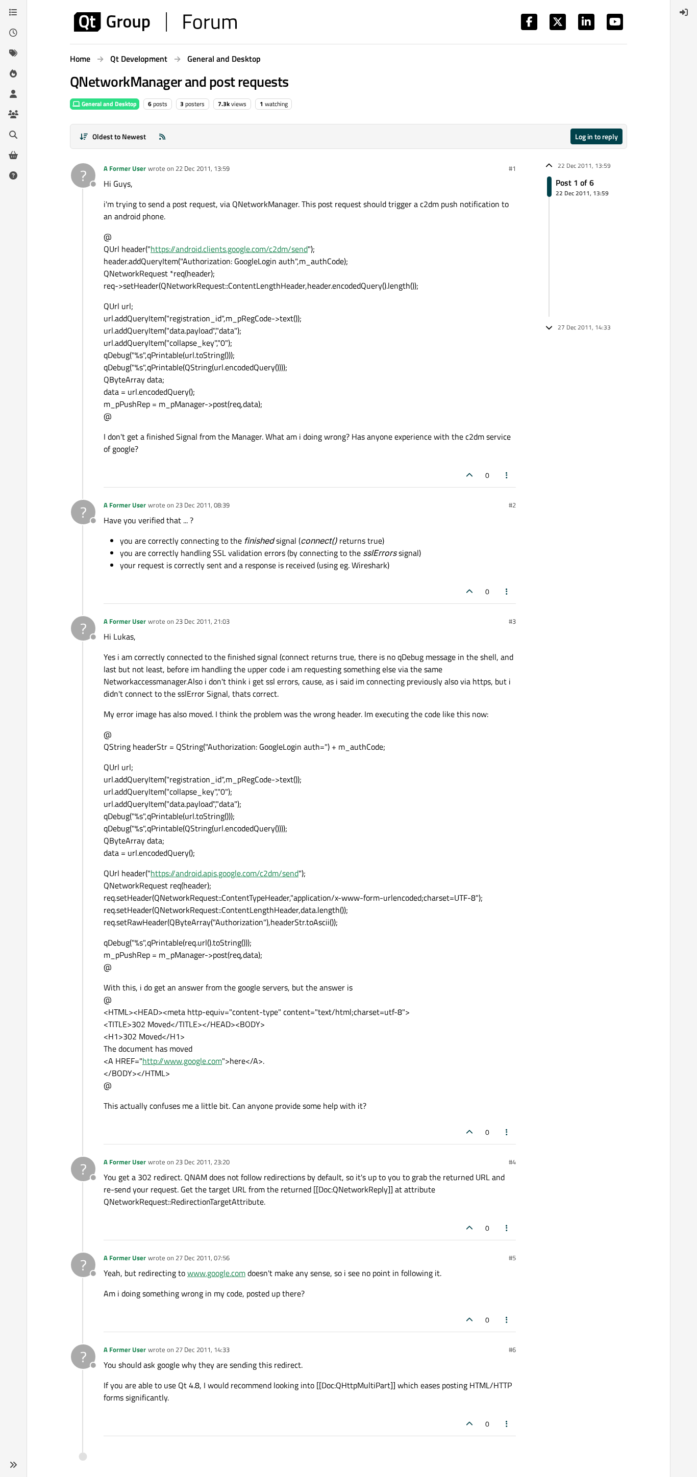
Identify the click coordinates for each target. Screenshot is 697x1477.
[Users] (13, 94)
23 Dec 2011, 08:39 (203, 505)
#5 (512, 1258)
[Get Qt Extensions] (13, 155)
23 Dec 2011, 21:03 (203, 621)
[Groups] (13, 114)
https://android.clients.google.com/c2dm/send (229, 249)
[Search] (13, 134)
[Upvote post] (469, 475)
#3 (512, 621)
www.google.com (216, 1273)
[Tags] (13, 53)
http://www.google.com (182, 1061)
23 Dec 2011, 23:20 (203, 1162)
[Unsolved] (13, 175)
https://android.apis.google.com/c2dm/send (224, 873)
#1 (512, 168)
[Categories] (13, 12)
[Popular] (13, 73)
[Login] (684, 12)
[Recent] (13, 32)
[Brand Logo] (155, 22)
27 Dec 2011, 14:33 (203, 1349)
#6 (512, 1349)
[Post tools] (507, 475)
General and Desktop (108, 104)
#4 (512, 1162)
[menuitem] (684, 12)
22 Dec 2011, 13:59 (203, 168)
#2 (512, 505)
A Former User (125, 168)
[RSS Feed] (162, 136)
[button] (13, 1465)
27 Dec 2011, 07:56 (203, 1258)
